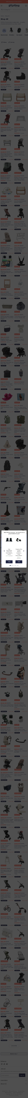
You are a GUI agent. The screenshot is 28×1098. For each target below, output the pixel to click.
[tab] (10, 565)
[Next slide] (23, 550)
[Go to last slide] (4, 550)
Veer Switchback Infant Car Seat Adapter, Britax (9, 552)
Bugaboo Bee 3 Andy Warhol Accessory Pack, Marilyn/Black (19, 552)
